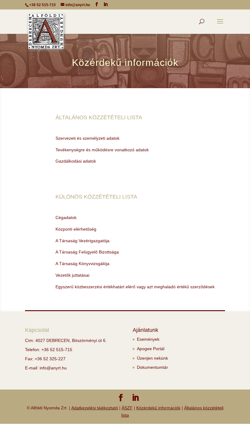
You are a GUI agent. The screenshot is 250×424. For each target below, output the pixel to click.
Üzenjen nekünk (152, 358)
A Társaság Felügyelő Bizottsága (87, 252)
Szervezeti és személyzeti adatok (87, 138)
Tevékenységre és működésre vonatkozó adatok (102, 149)
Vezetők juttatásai (72, 275)
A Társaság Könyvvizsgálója (82, 263)
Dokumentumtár (152, 367)
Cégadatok (66, 217)
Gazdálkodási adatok (75, 161)
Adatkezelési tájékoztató (94, 407)
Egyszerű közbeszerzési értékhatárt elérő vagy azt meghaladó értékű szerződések (135, 286)
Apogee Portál (150, 348)
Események (148, 339)
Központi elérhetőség (75, 229)
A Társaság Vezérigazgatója (82, 240)
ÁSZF (127, 407)
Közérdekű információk (158, 407)
